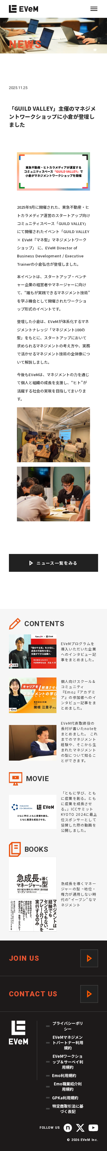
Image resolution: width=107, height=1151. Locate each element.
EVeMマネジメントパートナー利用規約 (67, 1043)
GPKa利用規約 (65, 1098)
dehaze (94, 9)
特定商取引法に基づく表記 (67, 1108)
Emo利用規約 (64, 1075)
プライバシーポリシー (67, 1026)
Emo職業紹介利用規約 (68, 1086)
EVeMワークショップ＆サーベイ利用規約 (67, 1062)
